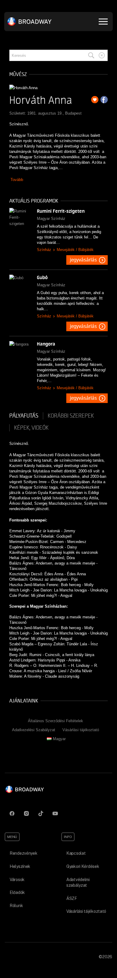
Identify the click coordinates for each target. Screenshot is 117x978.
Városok (17, 879)
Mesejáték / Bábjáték (75, 249)
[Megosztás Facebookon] (104, 99)
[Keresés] (91, 55)
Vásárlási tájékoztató (80, 730)
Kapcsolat (76, 853)
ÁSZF (71, 898)
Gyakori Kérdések (82, 866)
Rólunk (16, 905)
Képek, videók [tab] (31, 428)
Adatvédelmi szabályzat (78, 882)
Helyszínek (20, 866)
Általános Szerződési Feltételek (55, 721)
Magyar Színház (51, 218)
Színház (44, 249)
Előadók (17, 892)
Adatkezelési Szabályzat (33, 730)
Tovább (16, 179)
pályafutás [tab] (23, 416)
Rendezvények (24, 853)
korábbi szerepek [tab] (71, 416)
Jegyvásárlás (83, 260)
